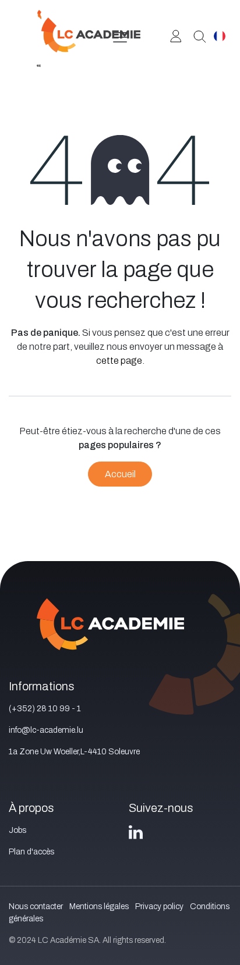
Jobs (17, 830)
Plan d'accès (31, 851)
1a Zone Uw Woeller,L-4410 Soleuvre (74, 751)
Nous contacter (36, 906)
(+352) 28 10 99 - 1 (45, 708)
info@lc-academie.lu (46, 730)
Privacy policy (159, 906)
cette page (119, 361)
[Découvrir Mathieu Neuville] (195, 35)
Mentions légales (99, 906)
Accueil (120, 474)
